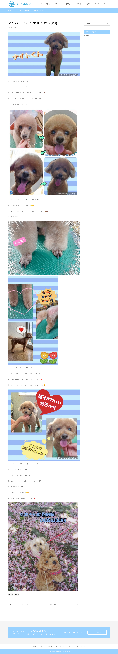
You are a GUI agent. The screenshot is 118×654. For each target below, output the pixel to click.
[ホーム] (8, 10)
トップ (40, 4)
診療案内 (48, 4)
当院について (58, 4)
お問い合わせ (106, 4)
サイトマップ (87, 646)
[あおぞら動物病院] (20, 3)
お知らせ (96, 4)
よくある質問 (77, 4)
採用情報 (87, 4)
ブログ (86, 39)
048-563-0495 (38, 631)
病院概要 (68, 4)
